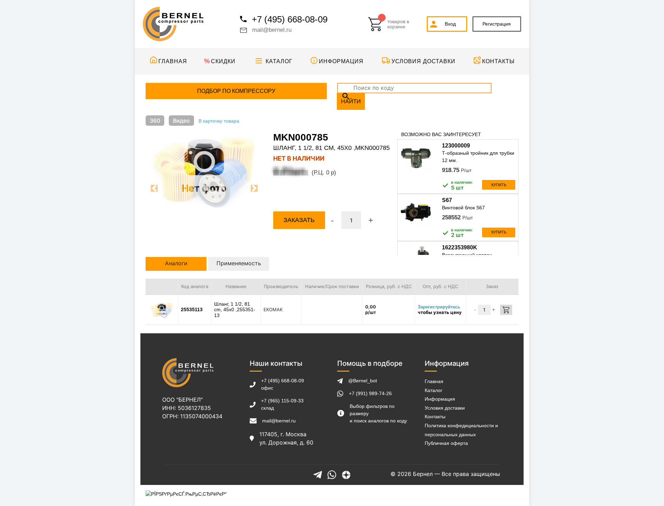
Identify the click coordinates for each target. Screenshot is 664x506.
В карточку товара (219, 121)
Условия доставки (423, 61)
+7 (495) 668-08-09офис (282, 384)
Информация (341, 61)
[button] (154, 188)
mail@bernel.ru (272, 30)
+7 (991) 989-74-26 (370, 393)
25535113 (192, 309)
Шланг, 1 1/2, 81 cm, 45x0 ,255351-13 (234, 309)
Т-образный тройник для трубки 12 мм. (478, 156)
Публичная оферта (446, 443)
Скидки (223, 61)
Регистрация (496, 24)
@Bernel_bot (362, 380)
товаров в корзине (398, 24)
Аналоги (176, 263)
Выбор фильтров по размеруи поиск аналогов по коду (378, 413)
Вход (450, 24)
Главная (172, 61)
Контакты (498, 61)
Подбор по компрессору (236, 91)
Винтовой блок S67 (463, 207)
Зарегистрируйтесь (439, 306)
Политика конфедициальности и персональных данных (461, 430)
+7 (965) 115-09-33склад (282, 404)
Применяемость (238, 263)
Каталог (279, 61)
